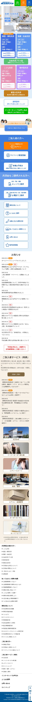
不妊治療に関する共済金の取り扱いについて (15, 339)
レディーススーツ (16, 471)
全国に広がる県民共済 (16, 221)
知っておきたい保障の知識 (10, 578)
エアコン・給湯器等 (16, 502)
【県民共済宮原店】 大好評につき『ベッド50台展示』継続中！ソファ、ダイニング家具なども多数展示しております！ (16, 383)
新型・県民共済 (7, 551)
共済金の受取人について (9, 568)
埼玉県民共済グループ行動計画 (11, 634)
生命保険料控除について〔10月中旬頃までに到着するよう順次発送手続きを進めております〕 (15, 284)
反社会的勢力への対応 (9, 622)
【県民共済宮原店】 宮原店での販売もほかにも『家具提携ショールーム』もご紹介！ (15, 411)
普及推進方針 (6, 620)
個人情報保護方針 (8, 625)
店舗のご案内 (6, 671)
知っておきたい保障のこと (18, 229)
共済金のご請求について (9, 647)
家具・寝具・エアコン (9, 668)
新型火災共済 (6, 562)
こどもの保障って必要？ (9, 592)
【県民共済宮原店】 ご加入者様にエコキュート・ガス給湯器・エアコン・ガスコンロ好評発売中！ (15, 420)
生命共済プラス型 (8, 557)
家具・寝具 (16, 486)
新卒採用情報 (14, 245)
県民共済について (15, 205)
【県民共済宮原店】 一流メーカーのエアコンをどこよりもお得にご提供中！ (15, 393)
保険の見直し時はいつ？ (9, 590)
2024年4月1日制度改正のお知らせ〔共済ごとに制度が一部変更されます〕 (16, 307)
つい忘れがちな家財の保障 (10, 601)
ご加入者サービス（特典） (10, 654)
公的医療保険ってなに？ (9, 581)
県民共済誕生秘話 (8, 611)
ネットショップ (16, 533)
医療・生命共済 (7, 554)
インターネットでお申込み (10, 675)
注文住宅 (16, 439)
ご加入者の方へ (6, 641)
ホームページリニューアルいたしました (14, 259)
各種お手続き (6, 644)
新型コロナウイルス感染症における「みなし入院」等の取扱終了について (15, 324)
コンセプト (6, 614)
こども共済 (6, 548)
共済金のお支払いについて (10, 565)
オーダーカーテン (16, 518)
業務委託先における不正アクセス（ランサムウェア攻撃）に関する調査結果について (15, 267)
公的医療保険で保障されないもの (12, 584)
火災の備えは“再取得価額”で (10, 598)
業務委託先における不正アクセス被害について (15, 299)
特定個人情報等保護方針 (9, 628)
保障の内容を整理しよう (9, 595)
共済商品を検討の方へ (8, 546)
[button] (1, 19)
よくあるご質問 (14, 213)
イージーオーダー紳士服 (16, 455)
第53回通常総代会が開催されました (13, 291)
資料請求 (30, 688)
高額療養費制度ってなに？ (10, 587)
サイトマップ (6, 687)
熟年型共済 (6, 560)
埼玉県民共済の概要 (8, 608)
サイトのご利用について (9, 636)
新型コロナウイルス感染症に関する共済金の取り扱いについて (15, 316)
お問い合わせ (14, 237)
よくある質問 (6, 679)
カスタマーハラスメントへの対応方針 (13, 631)
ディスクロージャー (8, 617)
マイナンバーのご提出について (11, 650)
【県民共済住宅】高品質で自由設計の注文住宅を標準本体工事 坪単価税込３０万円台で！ (15, 402)
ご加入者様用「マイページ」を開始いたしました (15, 275)
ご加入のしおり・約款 (9, 571)
